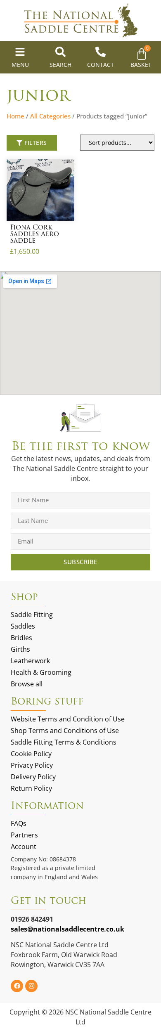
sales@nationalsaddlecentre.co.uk (67, 929)
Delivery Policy (33, 777)
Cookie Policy (31, 754)
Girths (20, 649)
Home (15, 116)
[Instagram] (31, 986)
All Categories (50, 116)
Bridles (21, 638)
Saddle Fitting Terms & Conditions (63, 742)
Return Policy (31, 788)
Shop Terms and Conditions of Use (65, 730)
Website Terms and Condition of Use (68, 719)
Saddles (23, 626)
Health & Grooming (41, 672)
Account (23, 846)
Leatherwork (30, 661)
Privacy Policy (32, 765)
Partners (24, 835)
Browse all (27, 684)
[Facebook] (17, 986)
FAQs (18, 823)
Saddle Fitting (32, 614)
